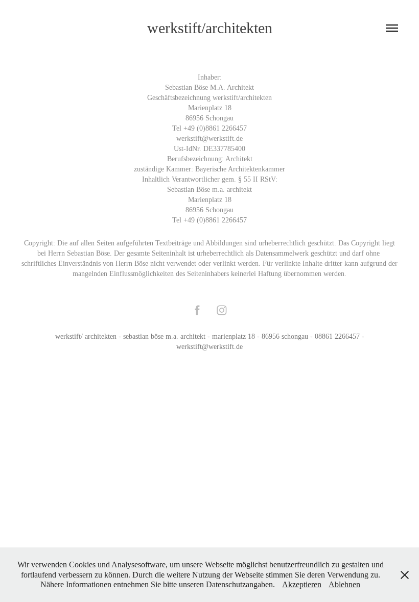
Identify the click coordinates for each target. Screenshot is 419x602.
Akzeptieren (301, 584)
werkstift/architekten (209, 27)
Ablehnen (344, 584)
